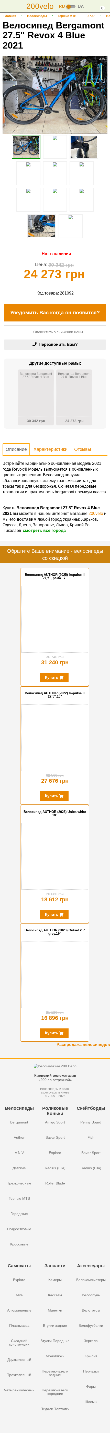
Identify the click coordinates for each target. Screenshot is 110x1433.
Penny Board (90, 1122)
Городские (19, 1214)
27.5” (91, 16)
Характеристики (51, 449)
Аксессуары (91, 1265)
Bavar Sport (55, 1137)
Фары (91, 1386)
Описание (16, 449)
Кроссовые (19, 1244)
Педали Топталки (55, 1409)
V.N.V (19, 1153)
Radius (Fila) (55, 1168)
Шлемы (91, 1402)
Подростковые (19, 1229)
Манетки (55, 1310)
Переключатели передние (55, 1392)
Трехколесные (19, 1183)
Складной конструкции (19, 1342)
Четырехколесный (19, 1390)
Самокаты (19, 1265)
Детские (19, 1168)
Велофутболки (91, 1325)
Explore (55, 1153)
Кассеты (55, 1295)
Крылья (91, 1356)
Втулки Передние (55, 1341)
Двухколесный (19, 1360)
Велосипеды (37, 16)
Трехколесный (19, 1375)
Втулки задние (55, 1325)
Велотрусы (91, 1310)
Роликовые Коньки (55, 1111)
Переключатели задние (55, 1373)
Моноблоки (55, 1356)
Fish (90, 1137)
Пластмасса (19, 1325)
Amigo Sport (55, 1122)
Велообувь (91, 1295)
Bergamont (19, 1122)
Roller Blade (55, 1183)
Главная (10, 16)
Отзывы (82, 449)
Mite (19, 1295)
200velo (96, 513)
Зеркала (91, 1341)
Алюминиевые (19, 1310)
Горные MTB (67, 16)
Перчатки (91, 1371)
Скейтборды (91, 1108)
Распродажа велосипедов (83, 1044)
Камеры (55, 1280)
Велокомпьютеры (91, 1280)
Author (19, 1137)
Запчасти (55, 1265)
